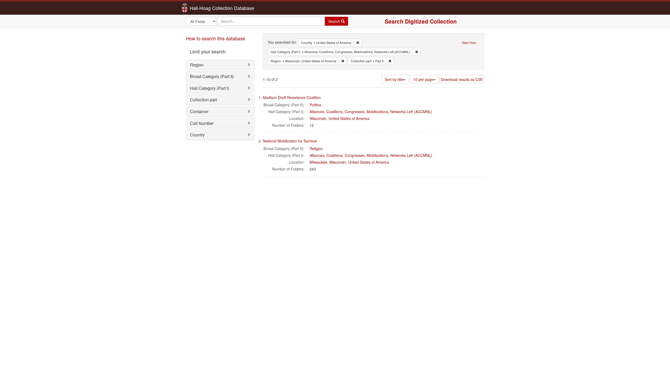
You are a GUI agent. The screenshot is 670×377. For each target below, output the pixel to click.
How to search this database (215, 38)
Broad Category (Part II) (212, 76)
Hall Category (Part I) (209, 88)
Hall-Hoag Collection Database (205, 7)
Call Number (202, 123)
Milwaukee (318, 162)
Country (197, 135)
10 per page (423, 79)
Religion (316, 148)
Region (197, 65)
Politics (315, 104)
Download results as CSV (462, 79)
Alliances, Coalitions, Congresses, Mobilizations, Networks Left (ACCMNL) (371, 111)
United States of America (349, 118)
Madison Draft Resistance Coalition (292, 97)
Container (199, 111)
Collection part (203, 100)
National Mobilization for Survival (290, 140)
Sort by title (394, 79)
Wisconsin (318, 118)
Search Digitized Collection (421, 21)
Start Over (469, 42)
